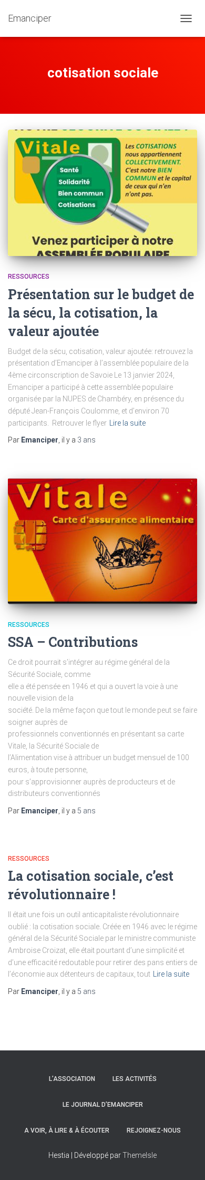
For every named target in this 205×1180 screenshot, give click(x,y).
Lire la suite (127, 423)
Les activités (134, 1079)
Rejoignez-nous (154, 1130)
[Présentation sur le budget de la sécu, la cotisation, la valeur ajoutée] (102, 193)
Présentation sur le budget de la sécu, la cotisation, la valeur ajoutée (101, 313)
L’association (72, 1079)
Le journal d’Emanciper (103, 1104)
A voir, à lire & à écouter (66, 1130)
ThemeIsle (139, 1155)
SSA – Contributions (73, 642)
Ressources (28, 276)
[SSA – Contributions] (102, 541)
